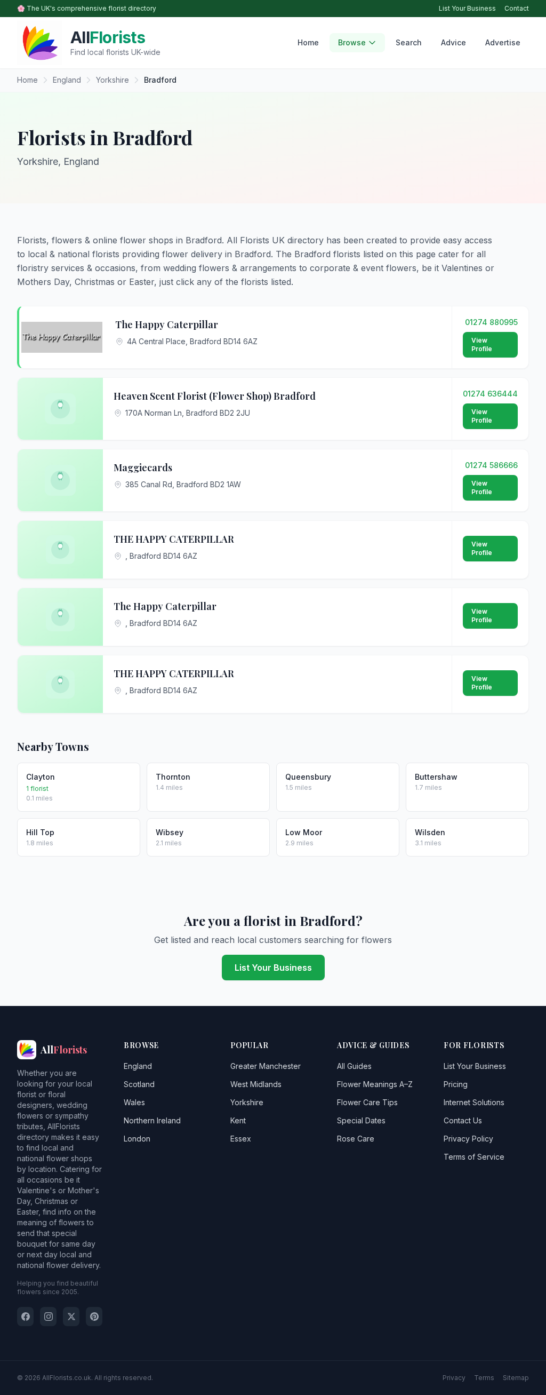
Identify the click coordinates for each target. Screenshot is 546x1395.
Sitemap (516, 1378)
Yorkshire (246, 1102)
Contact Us (463, 1120)
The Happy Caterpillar (166, 324)
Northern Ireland (152, 1120)
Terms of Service (474, 1156)
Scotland (139, 1084)
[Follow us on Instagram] (48, 1316)
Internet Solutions (474, 1102)
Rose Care (355, 1138)
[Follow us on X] (71, 1316)
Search (409, 42)
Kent (238, 1120)
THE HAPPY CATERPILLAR (174, 539)
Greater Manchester (265, 1066)
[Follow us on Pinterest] (94, 1316)
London (137, 1138)
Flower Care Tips (367, 1102)
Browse (352, 42)
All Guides (354, 1066)
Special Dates (361, 1120)
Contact (516, 8)
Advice (453, 42)
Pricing (456, 1084)
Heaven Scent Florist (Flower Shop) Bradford (215, 396)
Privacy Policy (468, 1138)
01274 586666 (491, 465)
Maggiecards (143, 467)
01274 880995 (491, 322)
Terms (484, 1378)
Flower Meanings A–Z (375, 1084)
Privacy (454, 1378)
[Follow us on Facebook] (25, 1316)
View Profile (481, 344)
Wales (134, 1102)
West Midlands (256, 1084)
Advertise (502, 42)
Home (308, 42)
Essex (240, 1138)
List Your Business (467, 8)
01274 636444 (490, 393)
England (138, 1066)
